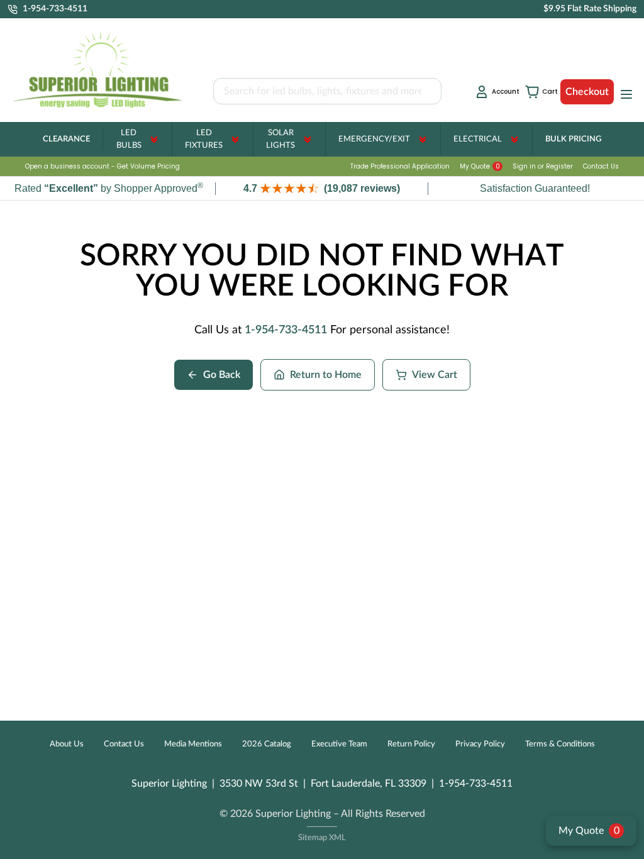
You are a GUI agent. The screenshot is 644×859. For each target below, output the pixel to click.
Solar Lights (280, 139)
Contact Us (601, 166)
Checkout (587, 92)
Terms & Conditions (560, 744)
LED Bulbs (129, 139)
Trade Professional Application (400, 166)
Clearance (66, 139)
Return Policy (411, 744)
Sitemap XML (322, 838)
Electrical (477, 139)
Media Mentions (193, 744)
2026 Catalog (266, 744)
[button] (322, 188)
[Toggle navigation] (622, 94)
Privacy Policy (480, 744)
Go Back (221, 375)
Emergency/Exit (374, 139)
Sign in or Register (543, 166)
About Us (67, 744)
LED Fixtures (204, 139)
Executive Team (339, 744)
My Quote (480, 166)
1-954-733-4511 (286, 330)
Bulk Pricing (573, 139)
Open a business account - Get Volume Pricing (102, 166)
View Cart (434, 375)
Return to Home (326, 375)
